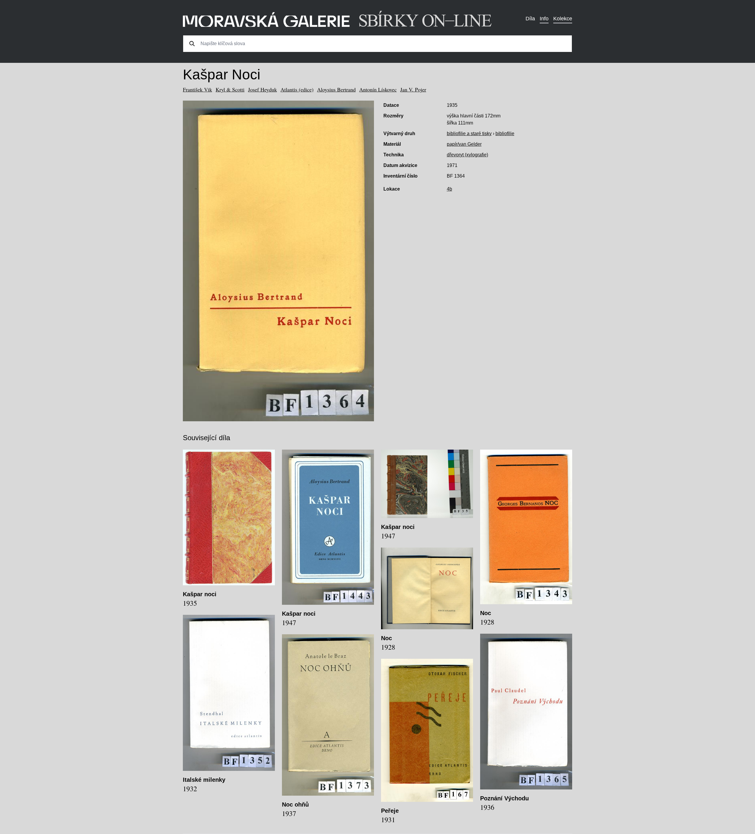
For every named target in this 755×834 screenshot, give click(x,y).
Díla (530, 19)
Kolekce (562, 19)
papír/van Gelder (464, 144)
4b (449, 188)
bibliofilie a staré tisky (469, 133)
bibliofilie (504, 133)
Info (544, 19)
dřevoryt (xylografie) (467, 154)
